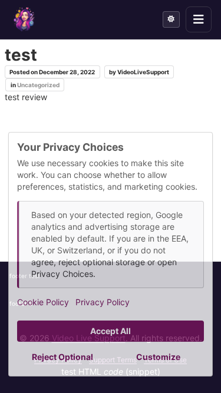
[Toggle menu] (199, 19)
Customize (158, 357)
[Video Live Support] (24, 19)
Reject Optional (62, 357)
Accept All (110, 331)
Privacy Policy (102, 302)
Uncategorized (38, 84)
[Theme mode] (171, 19)
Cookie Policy (43, 302)
